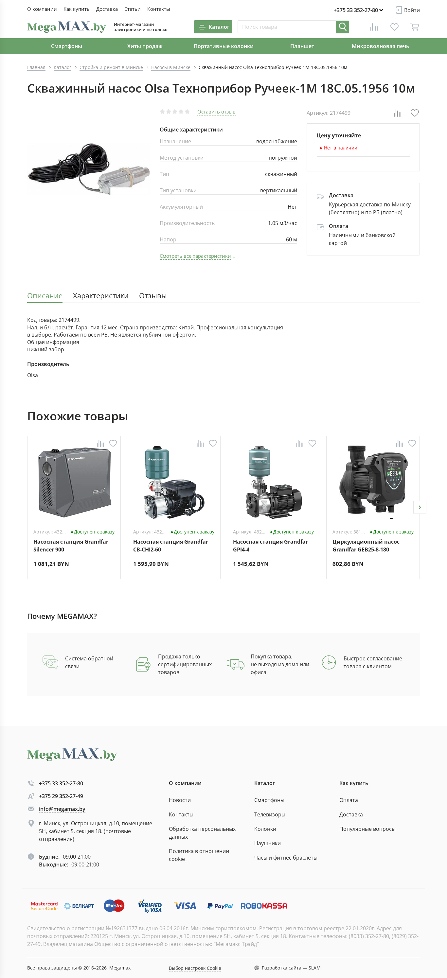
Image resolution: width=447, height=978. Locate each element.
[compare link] (374, 27)
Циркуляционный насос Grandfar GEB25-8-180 (366, 545)
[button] (27, 507)
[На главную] (66, 27)
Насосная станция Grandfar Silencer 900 (70, 545)
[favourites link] (394, 27)
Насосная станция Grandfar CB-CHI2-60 (170, 545)
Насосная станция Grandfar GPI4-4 (270, 545)
